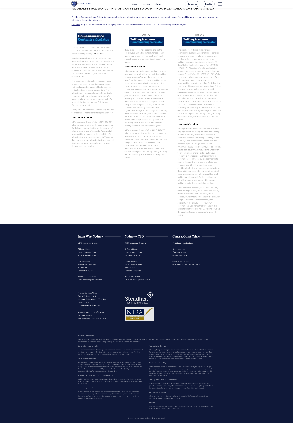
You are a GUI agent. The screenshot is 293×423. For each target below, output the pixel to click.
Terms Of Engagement (87, 296)
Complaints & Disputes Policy (89, 305)
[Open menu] (220, 4)
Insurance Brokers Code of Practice (92, 299)
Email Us (208, 4)
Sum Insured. (98, 53)
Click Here (76, 24)
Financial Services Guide (87, 293)
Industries (145, 4)
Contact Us (192, 4)
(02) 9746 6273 (90, 276)
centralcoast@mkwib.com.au (188, 264)
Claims (158, 4)
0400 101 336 (184, 261)
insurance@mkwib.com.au (93, 280)
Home (134, 4)
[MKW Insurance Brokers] (81, 4)
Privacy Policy (83, 302)
